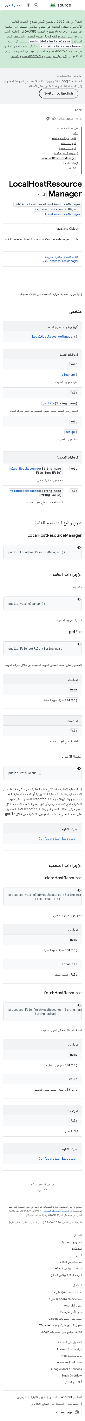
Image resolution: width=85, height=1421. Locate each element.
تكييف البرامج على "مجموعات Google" (60, 1332)
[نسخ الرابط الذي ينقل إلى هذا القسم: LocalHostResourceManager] (23, 535)
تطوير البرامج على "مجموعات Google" (60, 1325)
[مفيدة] (54, 119)
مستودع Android (72, 1242)
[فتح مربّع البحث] (36, 4)
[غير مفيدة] (48, 119)
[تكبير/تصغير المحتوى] (58, 128)
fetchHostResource (25, 491)
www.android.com (69, 1362)
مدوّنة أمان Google (71, 1312)
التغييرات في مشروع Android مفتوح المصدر (38, 56)
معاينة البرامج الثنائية (71, 1262)
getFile (48, 403)
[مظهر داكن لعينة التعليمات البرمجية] (79, 547)
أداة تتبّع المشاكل (73, 1382)
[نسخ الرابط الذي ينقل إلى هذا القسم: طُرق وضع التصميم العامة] (30, 523)
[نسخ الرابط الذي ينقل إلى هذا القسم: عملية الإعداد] (57, 756)
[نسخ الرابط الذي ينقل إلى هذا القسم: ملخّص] (65, 311)
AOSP (78, 110)
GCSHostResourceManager (59, 261)
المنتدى (53, 1397)
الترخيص (22, 1397)
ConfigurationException (58, 838)
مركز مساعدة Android (69, 1349)
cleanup (68, 375)
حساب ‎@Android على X (68, 1292)
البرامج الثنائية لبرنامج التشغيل (66, 1275)
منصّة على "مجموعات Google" (64, 1318)
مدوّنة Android (73, 1305)
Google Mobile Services (66, 1369)
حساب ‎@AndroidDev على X (65, 1299)
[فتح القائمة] (77, 5)
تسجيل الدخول (13, 5)
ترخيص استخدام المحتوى (56, 1211)
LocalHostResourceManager (53, 336)
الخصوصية (73, 1403)
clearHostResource (25, 468)
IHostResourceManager (63, 214)
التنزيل (78, 1255)
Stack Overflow (71, 1375)
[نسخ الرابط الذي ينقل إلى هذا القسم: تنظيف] (67, 587)
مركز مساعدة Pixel (71, 1356)
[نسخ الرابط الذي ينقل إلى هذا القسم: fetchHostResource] (40, 993)
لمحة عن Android (71, 1397)
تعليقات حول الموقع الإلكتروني (47, 1403)
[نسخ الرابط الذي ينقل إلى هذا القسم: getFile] (65, 632)
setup (69, 432)
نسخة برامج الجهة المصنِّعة (68, 1268)
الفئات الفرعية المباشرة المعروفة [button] (59, 259)
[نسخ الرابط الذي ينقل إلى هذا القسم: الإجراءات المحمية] (44, 865)
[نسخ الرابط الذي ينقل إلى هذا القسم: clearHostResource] (41, 878)
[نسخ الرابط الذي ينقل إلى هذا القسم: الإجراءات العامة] (48, 574)
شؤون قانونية (38, 1397)
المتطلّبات (77, 1248)
